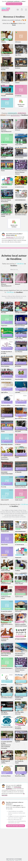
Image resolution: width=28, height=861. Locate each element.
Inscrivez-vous (9, 237)
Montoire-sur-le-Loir (21, 296)
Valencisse (24, 513)
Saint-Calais (20, 515)
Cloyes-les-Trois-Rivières (15, 513)
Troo (3, 510)
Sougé (2, 513)
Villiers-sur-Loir (14, 269)
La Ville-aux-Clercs (11, 296)
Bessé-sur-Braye (16, 512)
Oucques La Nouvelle (10, 298)
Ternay (24, 510)
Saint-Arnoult (19, 298)
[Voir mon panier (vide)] (22, 10)
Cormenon (2, 512)
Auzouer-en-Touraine (20, 516)
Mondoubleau (24, 512)
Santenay (6, 513)
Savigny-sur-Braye (9, 510)
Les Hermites (8, 515)
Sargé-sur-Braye (18, 510)
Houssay (4, 296)
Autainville (14, 515)
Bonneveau (8, 512)
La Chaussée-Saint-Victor (8, 516)
